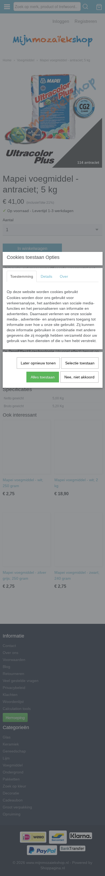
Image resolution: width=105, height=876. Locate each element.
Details (46, 276)
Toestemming (21, 276)
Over (64, 276)
